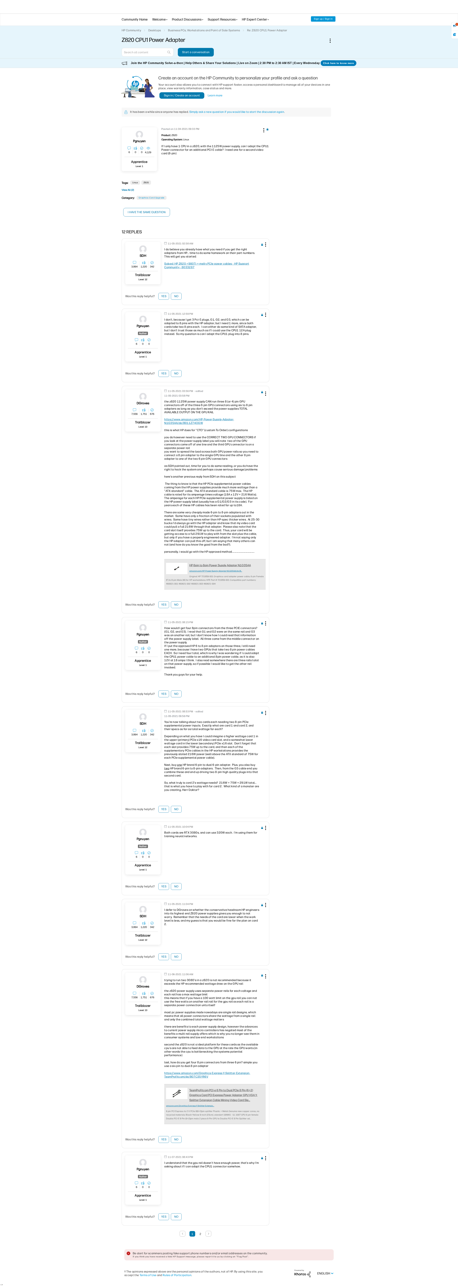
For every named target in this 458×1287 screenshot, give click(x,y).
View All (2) (128, 189)
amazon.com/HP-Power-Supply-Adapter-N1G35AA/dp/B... (215, 571)
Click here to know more (338, 63)
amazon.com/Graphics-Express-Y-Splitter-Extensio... (190, 1106)
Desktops (154, 30)
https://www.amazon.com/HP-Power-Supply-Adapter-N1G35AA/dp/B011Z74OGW (199, 421)
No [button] (176, 296)
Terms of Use (148, 1275)
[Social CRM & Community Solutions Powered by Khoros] (302, 1273)
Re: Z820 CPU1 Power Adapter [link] (267, 30)
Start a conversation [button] (195, 52)
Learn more (215, 95)
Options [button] (332, 40)
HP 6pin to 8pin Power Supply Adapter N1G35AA (220, 565)
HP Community (131, 30)
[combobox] (148, 52)
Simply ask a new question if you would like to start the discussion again (236, 112)
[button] (263, 129)
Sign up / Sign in (323, 18)
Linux (135, 182)
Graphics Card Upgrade (151, 198)
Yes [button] (163, 296)
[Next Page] (208, 1234)
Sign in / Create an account (182, 95)
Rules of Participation (177, 1275)
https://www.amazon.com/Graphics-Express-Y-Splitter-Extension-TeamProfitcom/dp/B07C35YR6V (207, 1074)
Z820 (146, 182)
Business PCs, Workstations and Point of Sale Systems (204, 30)
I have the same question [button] (146, 212)
